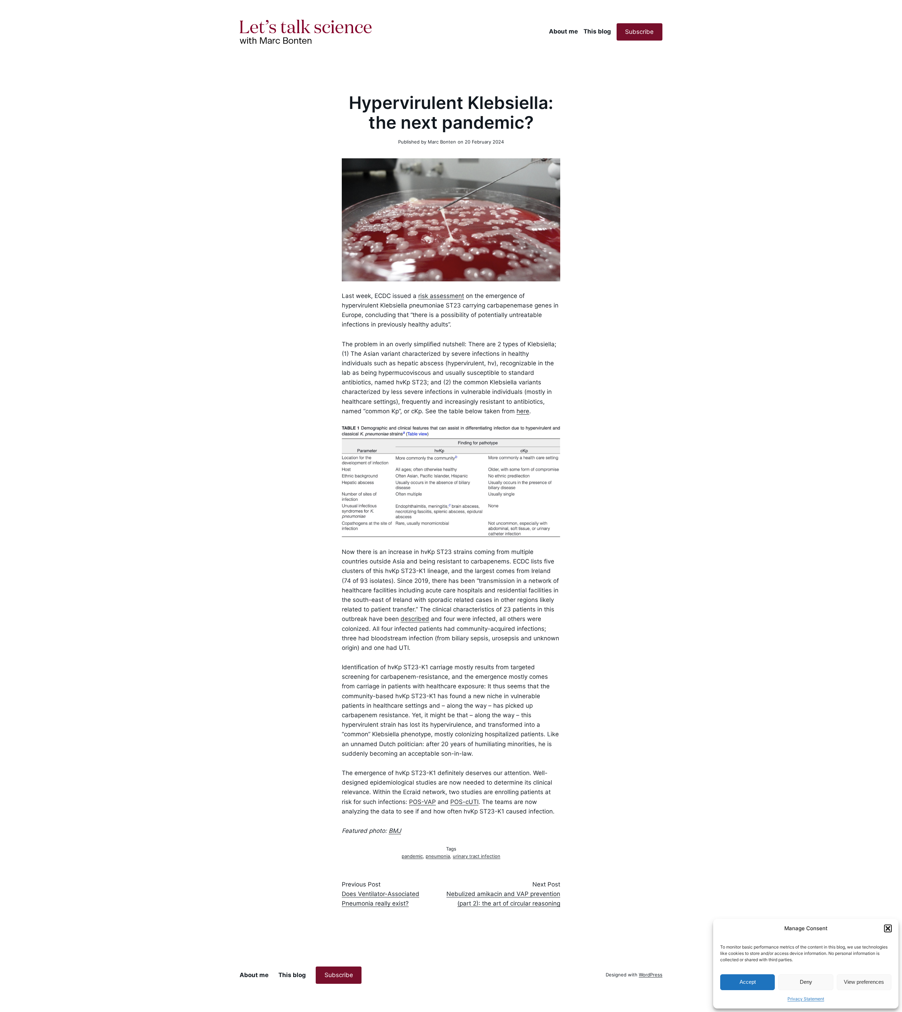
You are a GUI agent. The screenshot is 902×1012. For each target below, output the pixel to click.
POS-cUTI (464, 801)
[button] (887, 928)
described (415, 618)
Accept (748, 982)
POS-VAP (422, 801)
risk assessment (441, 295)
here (523, 411)
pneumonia (438, 856)
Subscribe (639, 31)
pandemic (412, 856)
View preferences (864, 982)
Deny (806, 982)
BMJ (395, 830)
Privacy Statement (805, 998)
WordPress (650, 974)
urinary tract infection (476, 856)
